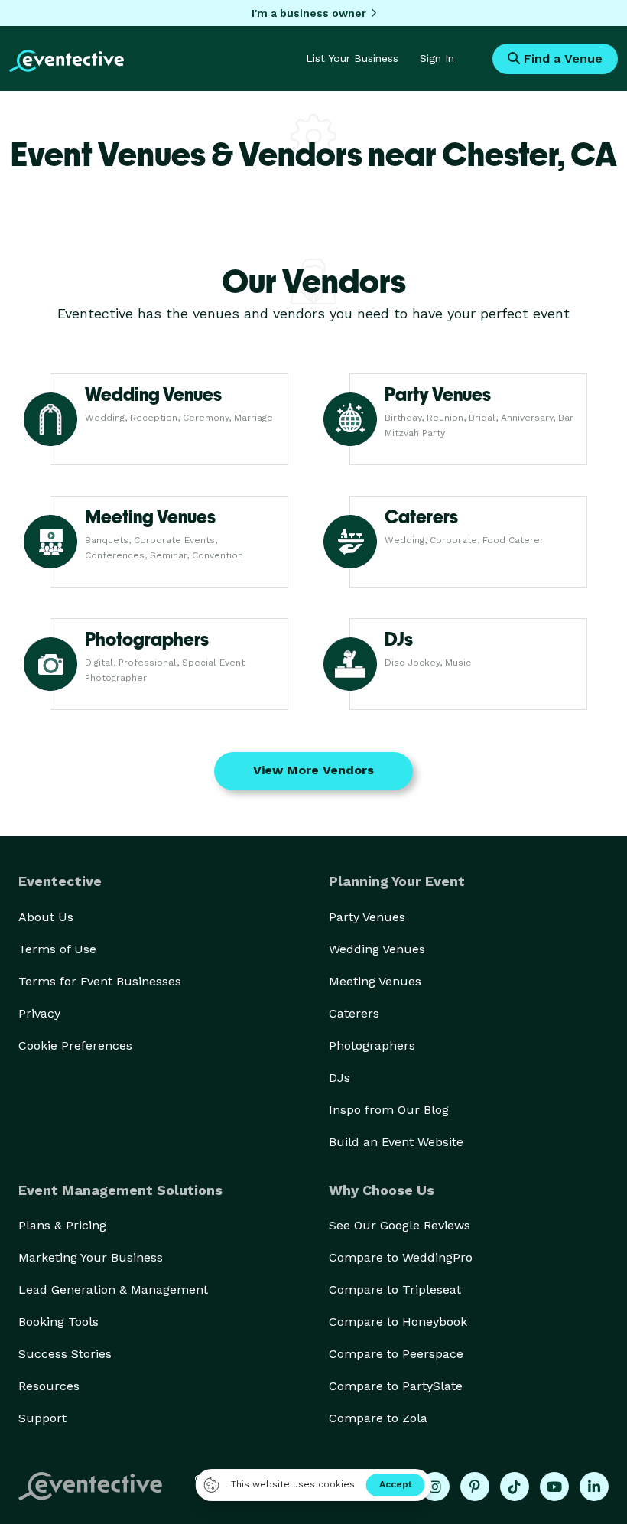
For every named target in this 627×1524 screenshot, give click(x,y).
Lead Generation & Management (113, 1289)
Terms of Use (57, 949)
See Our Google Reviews (399, 1225)
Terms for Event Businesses (99, 981)
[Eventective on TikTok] (514, 1486)
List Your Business (352, 58)
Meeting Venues (375, 981)
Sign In (437, 58)
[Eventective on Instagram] (435, 1486)
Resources (49, 1386)
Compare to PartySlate (396, 1386)
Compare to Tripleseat (395, 1289)
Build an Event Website (396, 1142)
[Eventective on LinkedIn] (594, 1486)
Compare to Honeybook (398, 1321)
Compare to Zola (378, 1418)
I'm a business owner (309, 13)
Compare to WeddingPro (401, 1257)
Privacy (39, 1013)
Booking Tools (58, 1321)
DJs (339, 1077)
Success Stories (65, 1354)
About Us (45, 917)
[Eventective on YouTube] (554, 1486)
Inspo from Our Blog (389, 1109)
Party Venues (367, 917)
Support (42, 1418)
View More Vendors (313, 770)
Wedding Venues (377, 949)
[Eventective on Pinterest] (474, 1486)
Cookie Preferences (75, 1045)
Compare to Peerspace (396, 1354)
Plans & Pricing (62, 1225)
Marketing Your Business (90, 1257)
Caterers (354, 1013)
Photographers (372, 1045)
